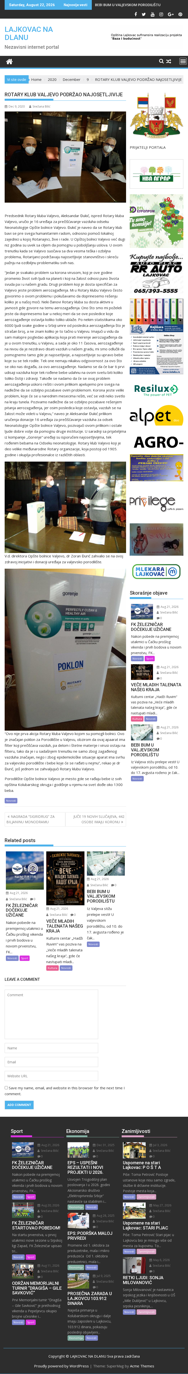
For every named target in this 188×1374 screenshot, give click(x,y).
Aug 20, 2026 (50, 1205)
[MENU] (183, 61)
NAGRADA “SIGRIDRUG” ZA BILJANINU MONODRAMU (30, 819)
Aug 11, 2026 (50, 1266)
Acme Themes (142, 1365)
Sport (24, 958)
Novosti (11, 800)
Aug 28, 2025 (105, 1216)
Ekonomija (76, 1207)
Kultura (52, 968)
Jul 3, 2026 (160, 1145)
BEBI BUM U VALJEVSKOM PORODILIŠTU (128, 4)
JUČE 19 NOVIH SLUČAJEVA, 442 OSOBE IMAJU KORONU (98, 819)
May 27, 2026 (162, 1205)
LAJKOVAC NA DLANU (29, 33)
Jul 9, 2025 (103, 1276)
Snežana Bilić (41, 106)
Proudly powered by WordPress (61, 1365)
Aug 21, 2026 (18, 893)
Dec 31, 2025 (105, 1145)
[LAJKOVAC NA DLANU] (9, 61)
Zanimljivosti (146, 1197)
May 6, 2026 (161, 1260)
